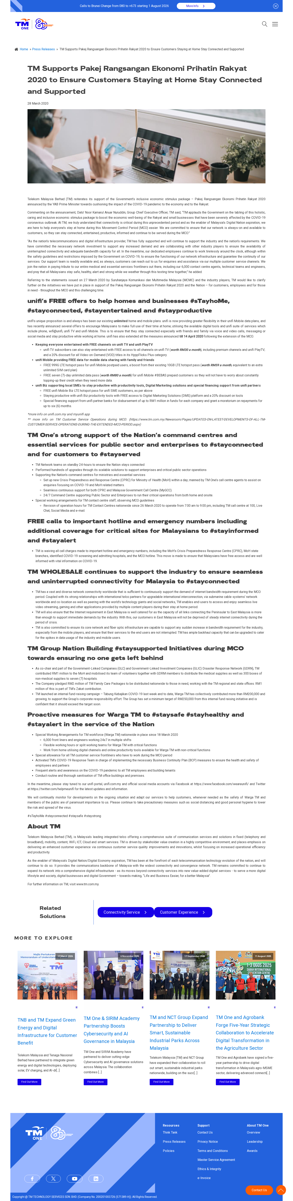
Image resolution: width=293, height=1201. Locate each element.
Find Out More (29, 1081)
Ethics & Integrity (209, 1169)
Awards (252, 1151)
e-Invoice (204, 1178)
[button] (196, 6)
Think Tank (170, 1132)
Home (24, 49)
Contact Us (205, 1132)
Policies (168, 1151)
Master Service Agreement (216, 1160)
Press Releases (174, 1142)
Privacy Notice (208, 1142)
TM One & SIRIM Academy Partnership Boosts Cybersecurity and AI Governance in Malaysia (112, 1030)
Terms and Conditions (213, 1151)
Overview (253, 1132)
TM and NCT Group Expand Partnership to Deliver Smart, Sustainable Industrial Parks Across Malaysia (179, 1033)
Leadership (255, 1142)
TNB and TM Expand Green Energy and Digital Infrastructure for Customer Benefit (47, 1031)
